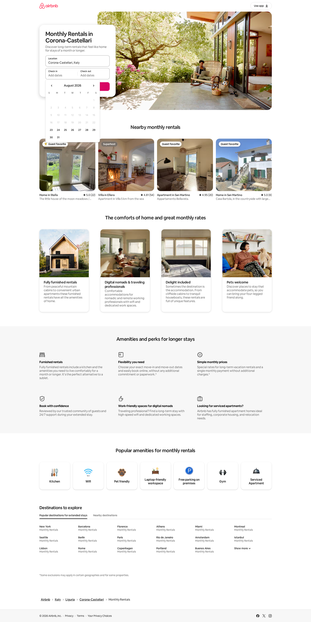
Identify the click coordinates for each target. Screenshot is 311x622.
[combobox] (77, 62)
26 (72, 130)
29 (93, 130)
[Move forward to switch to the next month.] (93, 86)
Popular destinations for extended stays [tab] (63, 515)
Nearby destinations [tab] (105, 515)
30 (51, 137)
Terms (80, 615)
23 (51, 130)
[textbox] (61, 75)
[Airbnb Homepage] (48, 5)
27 (79, 130)
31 (58, 137)
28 (86, 130)
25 (65, 130)
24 (58, 130)
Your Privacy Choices (100, 615)
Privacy (69, 615)
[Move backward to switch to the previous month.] (52, 86)
